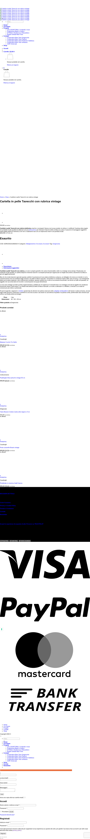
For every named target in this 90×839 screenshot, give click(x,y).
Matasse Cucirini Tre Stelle (8, 342)
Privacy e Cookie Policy (8, 505)
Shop (7, 197)
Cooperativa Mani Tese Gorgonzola (18, 754)
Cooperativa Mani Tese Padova (17, 756)
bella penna (32, 230)
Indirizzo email (5, 822)
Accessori (46, 244)
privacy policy (17, 830)
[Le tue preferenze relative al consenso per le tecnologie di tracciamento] (1, 629)
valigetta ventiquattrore (61, 291)
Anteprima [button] (3, 336)
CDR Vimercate (12, 761)
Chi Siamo (7, 726)
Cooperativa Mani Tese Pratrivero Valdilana (20, 758)
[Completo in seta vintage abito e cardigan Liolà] (8, 213)
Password (3, 808)
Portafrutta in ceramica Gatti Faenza (11, 483)
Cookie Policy (14, 540)
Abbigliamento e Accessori (34, 244)
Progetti (6, 728)
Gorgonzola (56, 244)
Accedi (11, 811)
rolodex (21, 291)
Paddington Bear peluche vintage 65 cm (12, 378)
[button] (45, 334)
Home (2, 197)
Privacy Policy (5, 540)
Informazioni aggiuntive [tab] (11, 268)
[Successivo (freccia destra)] (2, 838)
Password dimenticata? (7, 815)
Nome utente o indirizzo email (9, 805)
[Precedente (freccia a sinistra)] (0, 838)
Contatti (2, 511)
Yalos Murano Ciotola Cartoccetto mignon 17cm (15, 412)
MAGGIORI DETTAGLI (7, 493)
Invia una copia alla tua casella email (12, 797)
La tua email (4, 778)
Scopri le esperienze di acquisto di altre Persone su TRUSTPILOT (21, 524)
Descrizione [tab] (7, 266)
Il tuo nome (3, 783)
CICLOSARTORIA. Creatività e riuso (18, 746)
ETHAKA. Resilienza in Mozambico (18, 750)
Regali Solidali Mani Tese (15, 751)
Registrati (3, 833)
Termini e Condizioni (7, 508)
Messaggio (3, 787)
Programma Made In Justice (15, 748)
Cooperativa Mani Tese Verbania (17, 759)
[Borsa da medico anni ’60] (8, 222)
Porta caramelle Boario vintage (9, 447)
